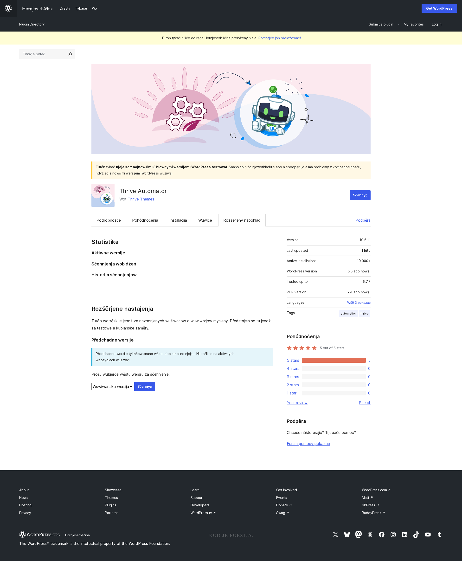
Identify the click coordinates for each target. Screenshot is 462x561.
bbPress (370, 505)
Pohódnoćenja (145, 220)
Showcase (113, 490)
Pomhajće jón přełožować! (279, 38)
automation (349, 313)
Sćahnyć (360, 195)
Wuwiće (205, 220)
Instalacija (178, 220)
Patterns (111, 513)
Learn (195, 490)
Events (281, 498)
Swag (282, 513)
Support (197, 498)
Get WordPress (439, 8)
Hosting (25, 505)
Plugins (110, 505)
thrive (364, 313)
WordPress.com (376, 490)
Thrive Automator (143, 190)
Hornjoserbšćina (77, 535)
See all (365, 402)
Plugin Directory (32, 24)
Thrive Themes (141, 199)
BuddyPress (373, 513)
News (23, 498)
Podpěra (363, 220)
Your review (297, 402)
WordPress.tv (203, 513)
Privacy (25, 513)
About (24, 490)
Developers (200, 505)
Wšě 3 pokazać (359, 302)
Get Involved (286, 490)
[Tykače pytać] (70, 54)
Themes (111, 498)
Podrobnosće (108, 220)
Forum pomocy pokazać (308, 443)
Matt (367, 498)
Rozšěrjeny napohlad (242, 220)
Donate (284, 505)
